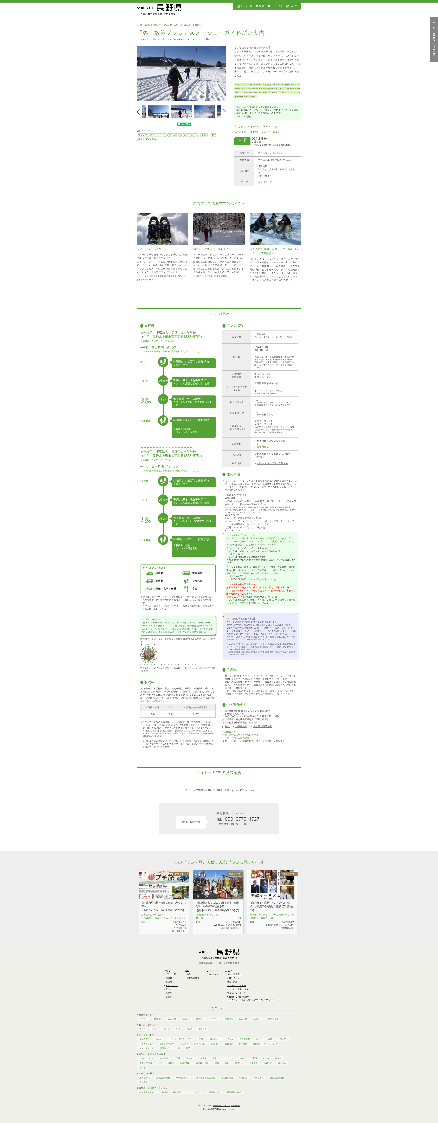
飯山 (227, 1063)
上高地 (142, 1067)
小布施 (242, 1058)
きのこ (142, 1029)
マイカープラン (146, 1044)
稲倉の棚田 (185, 1063)
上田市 (204, 135)
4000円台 (186, 1019)
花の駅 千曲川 (202, 1063)
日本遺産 (243, 1044)
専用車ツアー (166, 1048)
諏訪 (168, 989)
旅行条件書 (241, 726)
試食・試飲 (199, 1044)
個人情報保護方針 (262, 726)
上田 (196, 135)
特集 (261, 6)
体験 (213, 135)
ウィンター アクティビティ (151, 135)
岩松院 (254, 1058)
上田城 (177, 1058)
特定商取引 (235, 1106)
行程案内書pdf (262, 447)
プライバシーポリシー (237, 993)
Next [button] (224, 112)
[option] (181, 73)
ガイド (187, 135)
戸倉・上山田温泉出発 (204, 1078)
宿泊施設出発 (227, 1078)
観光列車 (215, 1044)
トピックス (277, 6)
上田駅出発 (144, 1078)
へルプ (293, 6)
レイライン (228, 1058)
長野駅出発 (258, 1078)
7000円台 (229, 1019)
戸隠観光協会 (215, 1092)
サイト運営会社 (234, 974)
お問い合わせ (233, 978)
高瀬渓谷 (268, 1063)
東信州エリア (265, 182)
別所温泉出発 (182, 1078)
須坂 (217, 1063)
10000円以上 (273, 1019)
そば (178, 1029)
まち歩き (184, 1044)
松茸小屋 (166, 1029)
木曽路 (169, 993)
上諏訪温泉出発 (163, 1078)
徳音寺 (278, 1058)
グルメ (189, 1029)
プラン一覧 (246, 6)
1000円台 (143, 1019)
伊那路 (169, 997)
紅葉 (188, 1048)
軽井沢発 (239, 1063)
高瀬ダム (253, 1063)
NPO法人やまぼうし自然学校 (272, 463)
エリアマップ (191, 668)
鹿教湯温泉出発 (277, 1078)
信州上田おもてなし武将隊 (265, 1044)
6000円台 (214, 1019)
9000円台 (257, 1019)
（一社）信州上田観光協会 (235, 738)
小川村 (266, 1058)
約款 (227, 726)
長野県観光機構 (234, 1092)
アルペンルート (146, 1058)
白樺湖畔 (164, 1058)
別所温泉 (202, 1058)
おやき (159, 1039)
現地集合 (243, 1078)
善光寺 (189, 1058)
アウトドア (245, 1039)
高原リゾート (215, 1039)
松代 (160, 1063)
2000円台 (158, 1019)
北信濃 (169, 978)
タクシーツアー (167, 1044)
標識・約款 (232, 982)
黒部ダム (282, 1063)
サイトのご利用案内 (236, 985)
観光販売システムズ (221, 1106)
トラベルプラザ (195, 1092)
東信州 (169, 982)
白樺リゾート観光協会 (172, 1092)
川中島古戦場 (145, 1063)
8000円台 (243, 1019)
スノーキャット (146, 1048)
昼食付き (202, 1029)
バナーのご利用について (238, 989)
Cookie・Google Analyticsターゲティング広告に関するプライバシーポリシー (250, 998)
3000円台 (172, 1019)
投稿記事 (244, 603)
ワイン (230, 1039)
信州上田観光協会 (147, 139)
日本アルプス (172, 985)
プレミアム (144, 1039)
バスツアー (283, 1039)
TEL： (237, 819)
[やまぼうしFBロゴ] (148, 663)
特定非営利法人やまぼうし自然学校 (240, 735)
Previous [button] (138, 112)
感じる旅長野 (193, 978)
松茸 (154, 1029)
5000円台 (200, 1019)
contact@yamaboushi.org (262, 579)
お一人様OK (175, 135)
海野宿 (171, 1063)
